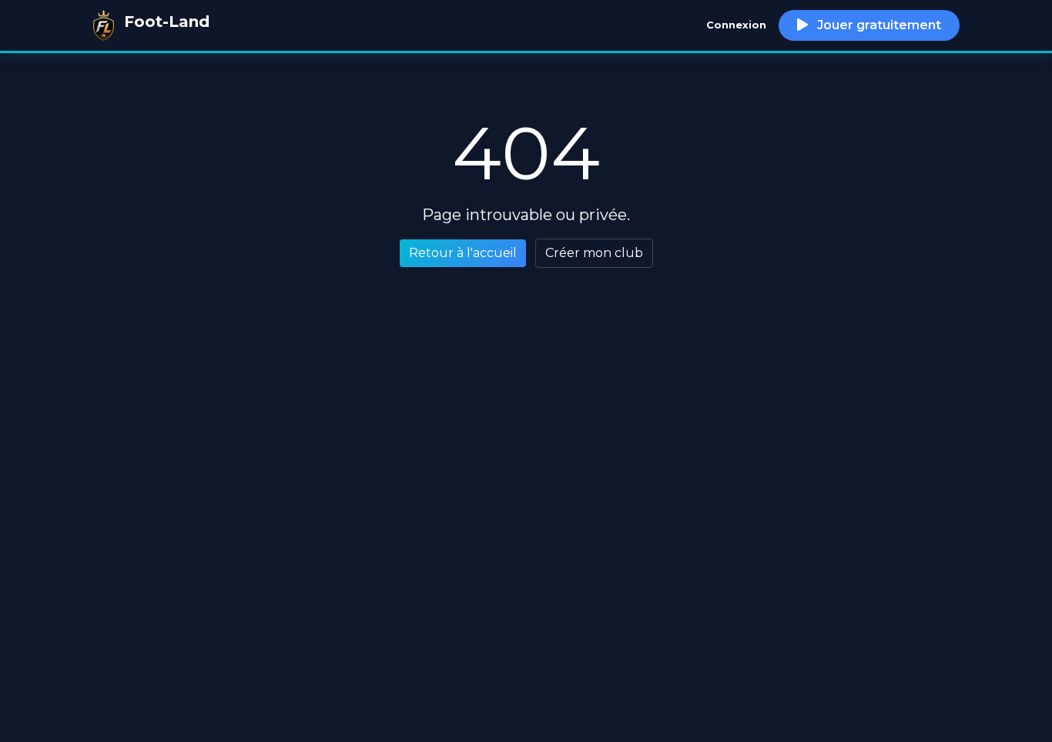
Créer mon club (594, 253)
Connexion (736, 25)
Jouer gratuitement (877, 25)
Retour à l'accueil (463, 253)
